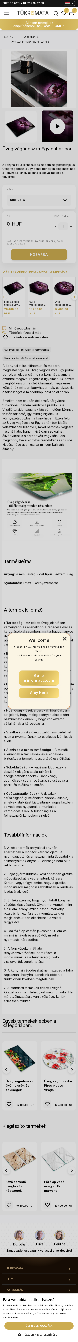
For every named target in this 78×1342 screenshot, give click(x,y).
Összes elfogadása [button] (39, 1325)
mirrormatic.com (39, 677)
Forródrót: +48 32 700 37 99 (23, 3)
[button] (39, 1334)
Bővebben (25, 1317)
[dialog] (39, 1317)
